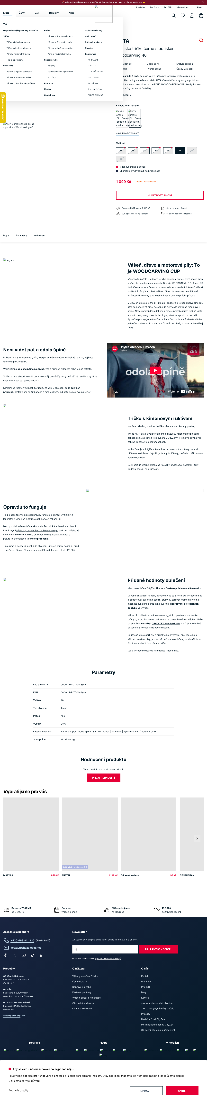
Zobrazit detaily (18, 1090)
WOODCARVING (95, 95)
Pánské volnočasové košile (59, 48)
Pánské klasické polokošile (19, 77)
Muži (6, 12)
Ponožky (51, 77)
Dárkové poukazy (93, 42)
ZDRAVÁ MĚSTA (95, 71)
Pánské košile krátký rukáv (59, 42)
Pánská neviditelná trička (18, 54)
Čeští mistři (90, 36)
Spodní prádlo (51, 60)
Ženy (22, 12)
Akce (71, 12)
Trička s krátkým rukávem (18, 42)
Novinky (89, 48)
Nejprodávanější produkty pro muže (20, 30)
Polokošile (8, 65)
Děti (37, 12)
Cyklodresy (49, 95)
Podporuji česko (95, 89)
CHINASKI (93, 60)
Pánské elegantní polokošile (19, 71)
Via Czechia (93, 77)
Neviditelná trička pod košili (60, 71)
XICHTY (92, 65)
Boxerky (51, 65)
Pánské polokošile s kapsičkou (21, 83)
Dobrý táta (93, 83)
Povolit (182, 1091)
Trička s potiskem (15, 60)
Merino (47, 89)
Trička (6, 36)
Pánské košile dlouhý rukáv (60, 36)
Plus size (48, 83)
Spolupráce (90, 54)
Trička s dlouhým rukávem (19, 48)
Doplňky (54, 12)
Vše (5, 24)
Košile (47, 30)
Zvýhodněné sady (93, 30)
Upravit (146, 1091)
